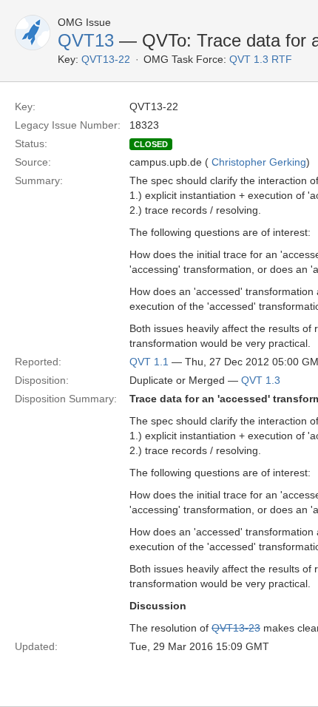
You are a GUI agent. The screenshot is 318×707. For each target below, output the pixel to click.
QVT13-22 (105, 59)
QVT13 (86, 40)
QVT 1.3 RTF (260, 59)
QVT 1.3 (260, 380)
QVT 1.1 (149, 362)
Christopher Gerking (259, 162)
